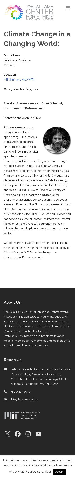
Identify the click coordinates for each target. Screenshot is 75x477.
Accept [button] (59, 471)
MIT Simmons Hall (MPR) (19, 79)
